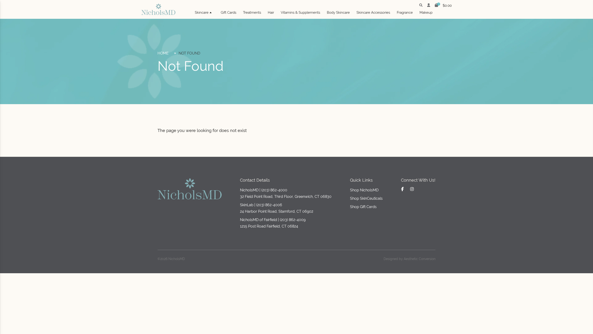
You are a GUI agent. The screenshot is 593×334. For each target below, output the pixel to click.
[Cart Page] (436, 5)
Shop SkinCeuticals (366, 198)
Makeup (426, 12)
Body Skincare (338, 12)
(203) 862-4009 (293, 220)
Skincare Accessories (373, 12)
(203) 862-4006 (269, 205)
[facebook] (402, 189)
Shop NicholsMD (364, 190)
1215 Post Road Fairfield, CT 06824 (269, 226)
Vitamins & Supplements (300, 12)
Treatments (252, 12)
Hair (271, 12)
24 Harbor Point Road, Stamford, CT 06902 (276, 211)
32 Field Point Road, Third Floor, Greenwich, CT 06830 (285, 196)
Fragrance (405, 12)
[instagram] (412, 189)
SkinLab (246, 205)
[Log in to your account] (428, 5)
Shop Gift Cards (363, 207)
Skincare (201, 12)
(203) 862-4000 (274, 190)
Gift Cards (228, 12)
